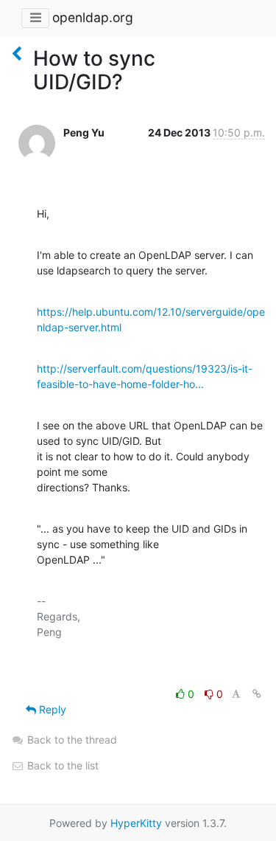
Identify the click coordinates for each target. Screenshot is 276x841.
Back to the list (61, 765)
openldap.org (92, 17)
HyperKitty (136, 823)
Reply (51, 709)
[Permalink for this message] (257, 694)
